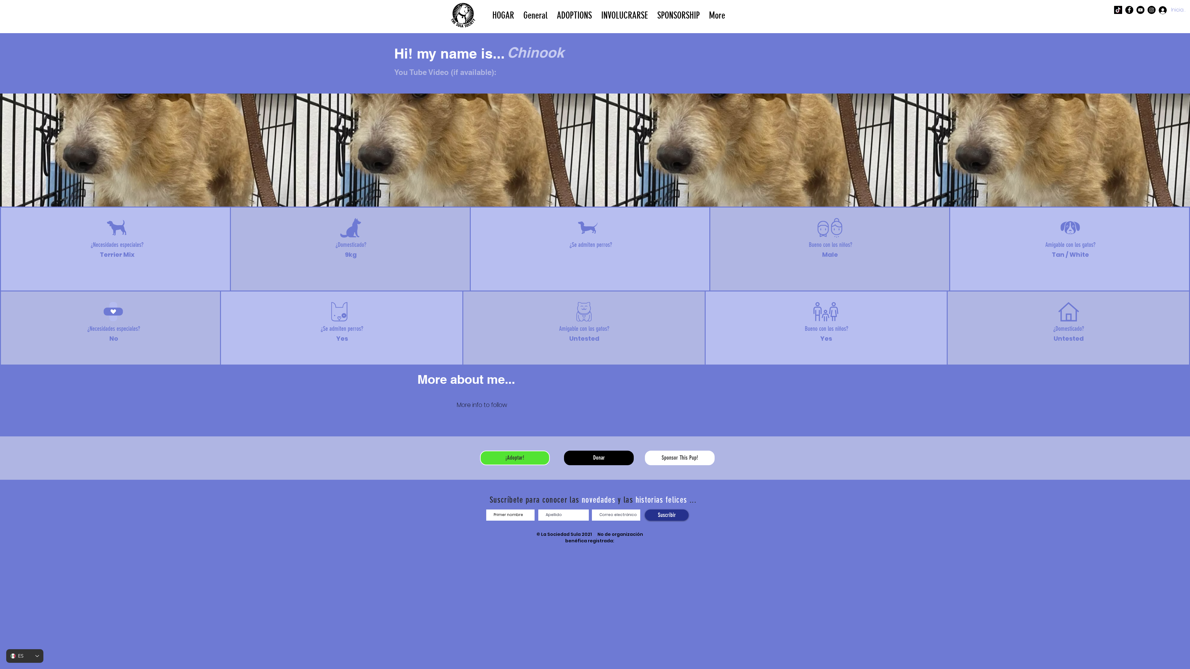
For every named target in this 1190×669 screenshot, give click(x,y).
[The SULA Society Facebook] (1129, 10)
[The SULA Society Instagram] (1152, 10)
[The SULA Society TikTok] (1118, 10)
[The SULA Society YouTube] (1140, 10)
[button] (574, 15)
